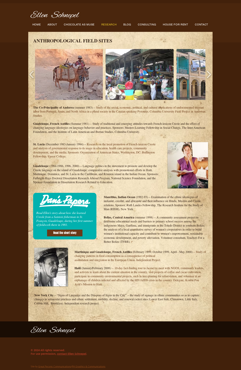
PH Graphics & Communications (88, 366)
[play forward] (208, 74)
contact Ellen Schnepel (71, 353)
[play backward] (31, 74)
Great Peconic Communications (54, 366)
